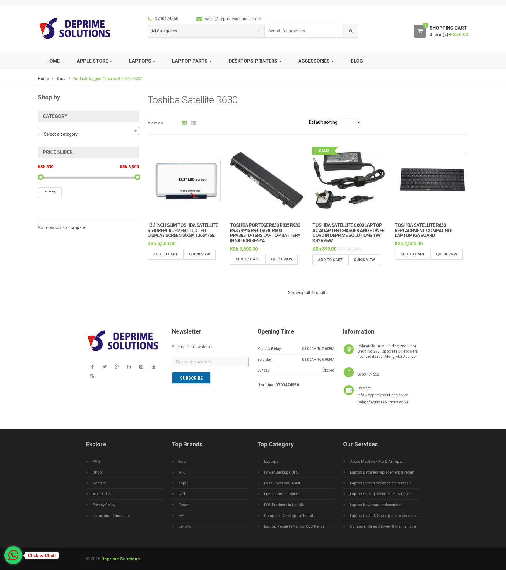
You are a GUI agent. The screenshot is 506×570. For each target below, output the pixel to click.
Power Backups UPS (281, 472)
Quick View (199, 254)
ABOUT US (102, 494)
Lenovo (185, 526)
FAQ (96, 461)
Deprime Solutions (120, 559)
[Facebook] (92, 366)
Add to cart (165, 254)
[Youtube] (153, 366)
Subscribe (191, 378)
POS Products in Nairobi (284, 504)
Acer (183, 461)
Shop (61, 78)
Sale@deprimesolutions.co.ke (383, 402)
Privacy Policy (104, 504)
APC (182, 472)
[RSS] (92, 376)
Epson (184, 504)
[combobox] (304, 31)
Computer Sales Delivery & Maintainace (383, 526)
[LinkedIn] (129, 366)
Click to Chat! (42, 555)
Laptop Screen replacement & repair (380, 483)
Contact (99, 483)
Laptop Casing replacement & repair (380, 494)
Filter (50, 193)
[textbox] (88, 134)
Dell (182, 494)
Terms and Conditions (111, 515)
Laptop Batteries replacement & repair (382, 472)
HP (181, 515)
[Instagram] (141, 366)
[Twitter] (104, 366)
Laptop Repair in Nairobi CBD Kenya (294, 526)
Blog (357, 61)
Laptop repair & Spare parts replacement (384, 515)
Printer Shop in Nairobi (283, 494)
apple (183, 483)
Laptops (271, 461)
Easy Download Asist (282, 483)
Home (53, 61)
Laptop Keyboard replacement (375, 504)
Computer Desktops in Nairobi (289, 515)
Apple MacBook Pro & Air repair (377, 461)
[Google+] (117, 366)
